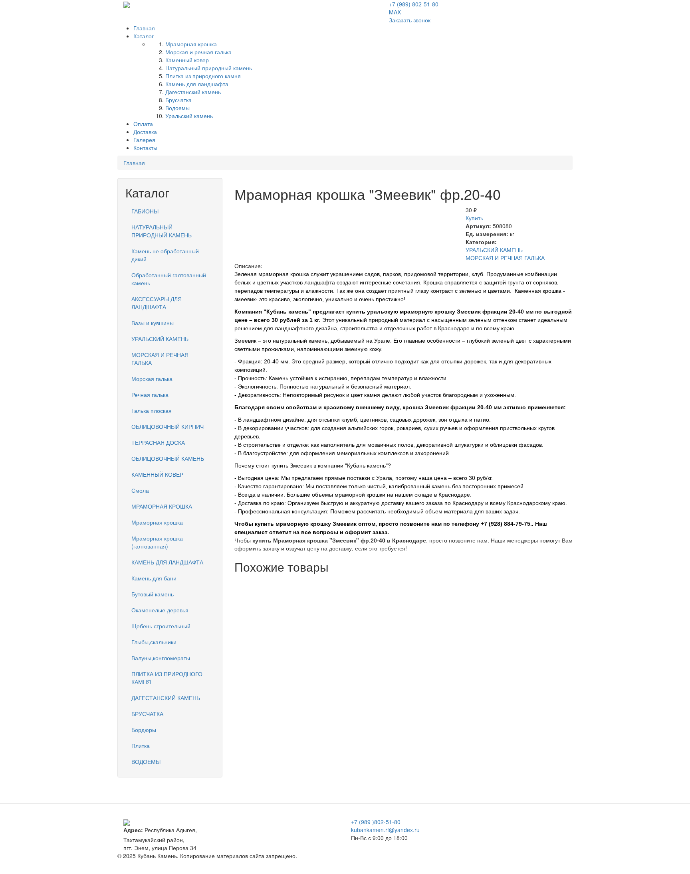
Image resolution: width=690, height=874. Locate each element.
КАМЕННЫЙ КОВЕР (157, 474)
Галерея (144, 140)
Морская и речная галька (198, 52)
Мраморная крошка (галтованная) (157, 542)
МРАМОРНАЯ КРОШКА (161, 506)
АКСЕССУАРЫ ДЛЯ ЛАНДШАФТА (156, 303)
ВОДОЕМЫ (146, 761)
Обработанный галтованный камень (168, 279)
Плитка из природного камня (203, 76)
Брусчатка (178, 100)
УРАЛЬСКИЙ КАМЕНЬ (494, 250)
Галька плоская (151, 410)
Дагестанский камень (193, 92)
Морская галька (151, 379)
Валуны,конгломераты (160, 658)
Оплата (143, 124)
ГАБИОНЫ (145, 211)
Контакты (145, 148)
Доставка (145, 132)
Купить (474, 218)
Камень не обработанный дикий (165, 255)
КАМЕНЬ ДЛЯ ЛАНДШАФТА (167, 562)
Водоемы (177, 108)
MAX (395, 12)
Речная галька (150, 395)
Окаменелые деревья (159, 610)
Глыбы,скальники (153, 642)
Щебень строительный (160, 626)
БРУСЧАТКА (147, 714)
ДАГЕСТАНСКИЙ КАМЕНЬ (165, 698)
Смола (140, 490)
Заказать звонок (409, 20)
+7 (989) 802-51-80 (413, 4)
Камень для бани (153, 578)
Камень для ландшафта (196, 84)
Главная (144, 28)
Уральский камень (189, 116)
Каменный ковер (187, 60)
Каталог (143, 36)
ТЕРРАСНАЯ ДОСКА (158, 442)
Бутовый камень (152, 594)
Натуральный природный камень (208, 68)
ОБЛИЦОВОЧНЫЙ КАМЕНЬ (167, 458)
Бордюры (143, 730)
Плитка (140, 746)
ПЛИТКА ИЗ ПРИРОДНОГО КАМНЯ (166, 678)
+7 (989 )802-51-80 (376, 822)
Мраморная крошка (191, 44)
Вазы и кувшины (152, 323)
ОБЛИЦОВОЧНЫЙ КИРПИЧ (167, 426)
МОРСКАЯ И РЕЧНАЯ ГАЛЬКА (505, 258)
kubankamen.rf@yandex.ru (385, 830)
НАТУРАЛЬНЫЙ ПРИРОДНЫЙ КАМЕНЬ (161, 231)
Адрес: (133, 830)
